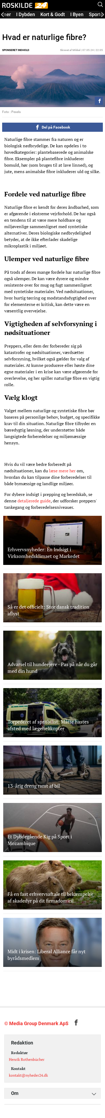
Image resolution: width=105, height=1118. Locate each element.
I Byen (76, 14)
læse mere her (62, 471)
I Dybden (25, 14)
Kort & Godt (52, 14)
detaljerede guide (34, 501)
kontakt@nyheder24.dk (28, 1075)
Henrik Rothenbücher (26, 1059)
